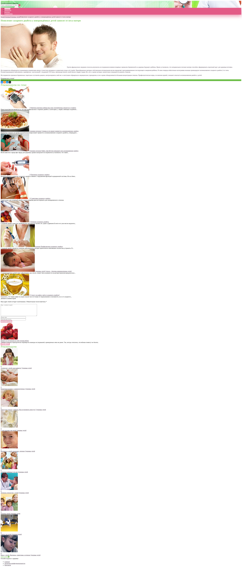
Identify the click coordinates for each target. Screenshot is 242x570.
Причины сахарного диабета (40, 174)
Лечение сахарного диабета (40, 222)
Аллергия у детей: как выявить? (11, 368)
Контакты (8, 565)
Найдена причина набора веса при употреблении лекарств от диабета (53, 108)
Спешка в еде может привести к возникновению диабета (60, 131)
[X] (10, 82)
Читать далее (5, 344)
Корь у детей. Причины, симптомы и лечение (15, 555)
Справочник (9, 14)
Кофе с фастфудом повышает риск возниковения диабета (60, 151)
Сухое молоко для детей (8, 430)
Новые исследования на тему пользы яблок (15, 340)
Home (2, 17)
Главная (7, 562)
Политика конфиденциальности (15, 563)
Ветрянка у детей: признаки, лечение (13, 451)
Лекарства (8, 10)
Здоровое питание (35, 131)
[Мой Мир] (7, 82)
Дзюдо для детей (6, 534)
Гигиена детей (5, 513)
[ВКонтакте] (2, 82)
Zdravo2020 (5, 1)
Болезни (7, 12)
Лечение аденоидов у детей (10, 493)
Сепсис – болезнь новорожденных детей (58, 271)
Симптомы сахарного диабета (40, 198)
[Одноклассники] (4, 82)
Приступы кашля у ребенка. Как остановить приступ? (18, 409)
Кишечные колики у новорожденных (13, 389)
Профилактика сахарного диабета (52, 246)
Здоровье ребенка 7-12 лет (9, 472)
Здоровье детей (15, 17)
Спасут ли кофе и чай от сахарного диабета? (45, 295)
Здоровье (7, 8)
